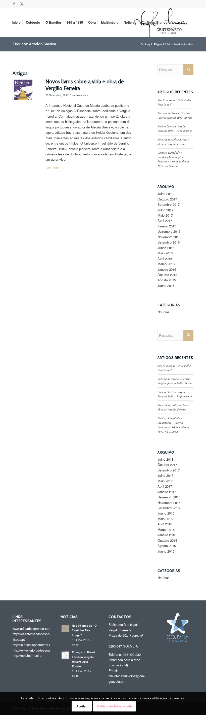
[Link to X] (21, 4)
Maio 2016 (165, 253)
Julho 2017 (165, 210)
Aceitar (81, 706)
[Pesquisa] (183, 22)
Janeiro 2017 (167, 226)
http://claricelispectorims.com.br (36, 644)
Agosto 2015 (167, 280)
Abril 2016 (165, 258)
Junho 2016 (166, 247)
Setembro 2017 (169, 204)
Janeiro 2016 (167, 269)
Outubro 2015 (167, 274)
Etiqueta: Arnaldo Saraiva (34, 44)
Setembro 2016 (169, 242)
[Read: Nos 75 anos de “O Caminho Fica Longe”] (65, 628)
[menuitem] (16, 22)
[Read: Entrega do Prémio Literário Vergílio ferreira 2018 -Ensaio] (65, 655)
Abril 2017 (165, 220)
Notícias (81, 95)
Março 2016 (166, 263)
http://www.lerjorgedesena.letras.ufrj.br (40, 650)
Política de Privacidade (114, 706)
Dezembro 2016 (169, 231)
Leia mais (52, 167)
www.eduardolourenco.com (32, 628)
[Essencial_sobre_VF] (23, 90)
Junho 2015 (166, 285)
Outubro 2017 (167, 199)
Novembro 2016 (169, 236)
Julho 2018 (165, 193)
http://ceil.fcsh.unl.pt (27, 655)
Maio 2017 (165, 215)
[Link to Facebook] (14, 4)
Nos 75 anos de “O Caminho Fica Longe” (84, 630)
